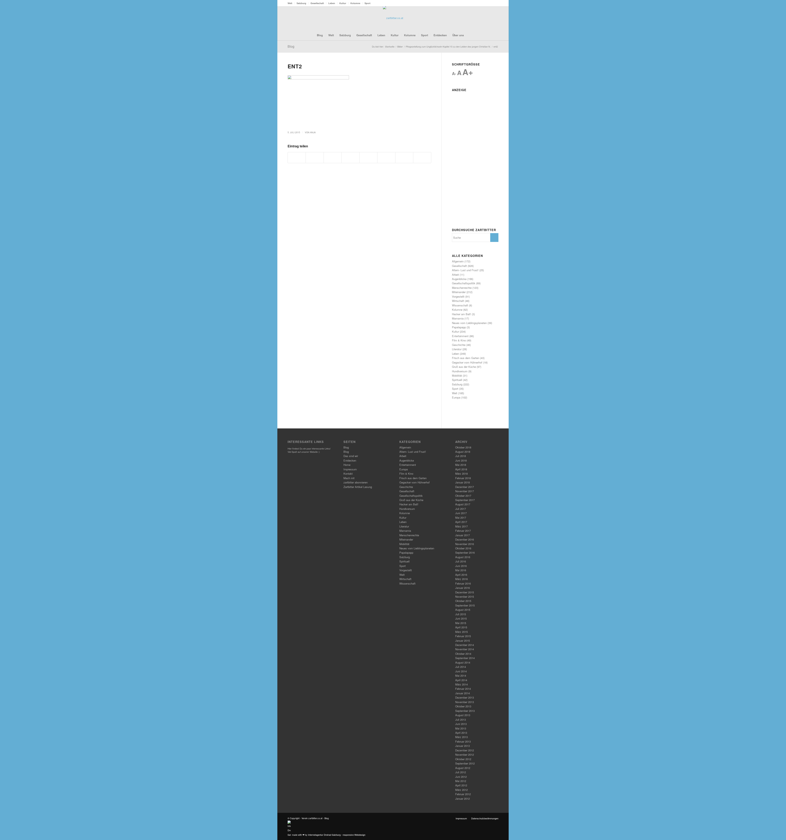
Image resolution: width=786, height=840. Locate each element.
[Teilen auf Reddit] (404, 157)
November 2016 (464, 544)
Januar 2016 (462, 588)
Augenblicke (459, 279)
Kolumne (355, 3)
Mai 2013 (460, 728)
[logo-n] (393, 18)
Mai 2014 (460, 675)
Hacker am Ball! (461, 314)
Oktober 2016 (463, 548)
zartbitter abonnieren (355, 482)
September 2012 (465, 763)
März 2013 (461, 737)
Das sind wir (350, 456)
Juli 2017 (460, 509)
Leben (331, 3)
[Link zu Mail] (495, 18)
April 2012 (461, 785)
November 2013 (464, 702)
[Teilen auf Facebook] (297, 157)
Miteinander (459, 292)
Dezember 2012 (464, 750)
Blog (291, 46)
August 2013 (462, 715)
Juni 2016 (461, 566)
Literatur (457, 349)
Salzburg (301, 3)
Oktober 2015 (463, 601)
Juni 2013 (461, 724)
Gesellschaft (317, 3)
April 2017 (461, 522)
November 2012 (464, 754)
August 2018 (462, 452)
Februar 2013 (463, 741)
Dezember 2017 (464, 487)
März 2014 (461, 684)
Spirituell (457, 380)
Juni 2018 (461, 460)
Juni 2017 (461, 513)
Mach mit (349, 478)
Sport (367, 3)
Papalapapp (459, 327)
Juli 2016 (460, 561)
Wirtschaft (458, 301)
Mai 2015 (460, 623)
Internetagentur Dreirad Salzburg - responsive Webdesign (336, 834)
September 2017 (465, 500)
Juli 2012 (460, 772)
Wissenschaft (460, 305)
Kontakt (348, 473)
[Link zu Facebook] (483, 18)
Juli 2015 (460, 614)
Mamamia (458, 318)
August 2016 (462, 557)
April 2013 (461, 733)
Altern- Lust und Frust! (465, 270)
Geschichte (458, 345)
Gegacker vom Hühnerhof (467, 362)
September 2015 (465, 605)
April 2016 (461, 575)
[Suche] (469, 35)
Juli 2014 (460, 667)
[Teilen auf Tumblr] (386, 157)
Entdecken (349, 460)
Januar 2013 (462, 746)
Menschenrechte (462, 288)
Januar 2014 (462, 693)
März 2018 (461, 473)
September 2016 (465, 552)
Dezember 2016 (464, 539)
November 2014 (464, 649)
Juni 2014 (461, 671)
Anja (313, 132)
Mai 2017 (460, 517)
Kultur (342, 3)
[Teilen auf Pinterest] (350, 157)
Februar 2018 (463, 478)
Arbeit (455, 275)
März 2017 (461, 526)
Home (346, 465)
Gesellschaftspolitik (463, 283)
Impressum (350, 469)
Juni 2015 (461, 618)
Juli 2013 (460, 719)
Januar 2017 (462, 535)
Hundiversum (460, 371)
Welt (290, 3)
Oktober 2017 (463, 496)
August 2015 (462, 610)
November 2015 (464, 596)
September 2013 (465, 711)
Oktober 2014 (463, 654)
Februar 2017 (463, 531)
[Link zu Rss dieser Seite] (489, 18)
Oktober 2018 (463, 447)
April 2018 (461, 469)
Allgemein (458, 261)
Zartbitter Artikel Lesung (357, 487)
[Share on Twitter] (332, 157)
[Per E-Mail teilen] (422, 157)
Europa (456, 397)
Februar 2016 (463, 583)
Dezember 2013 (464, 697)
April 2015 (461, 627)
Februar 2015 (463, 636)
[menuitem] (291, 3)
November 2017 (464, 491)
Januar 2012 (462, 798)
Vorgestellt (458, 296)
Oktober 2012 (463, 759)
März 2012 (461, 790)
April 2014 (461, 680)
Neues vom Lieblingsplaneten (469, 323)
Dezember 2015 (464, 592)
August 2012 (462, 768)
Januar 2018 (462, 482)
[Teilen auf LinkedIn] (368, 157)
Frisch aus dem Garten (465, 358)
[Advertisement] (475, 154)
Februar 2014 (463, 689)
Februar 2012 (463, 794)
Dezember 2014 (464, 645)
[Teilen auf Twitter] (314, 157)
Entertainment (460, 336)
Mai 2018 (460, 465)
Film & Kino (459, 340)
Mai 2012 (460, 781)
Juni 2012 (461, 777)
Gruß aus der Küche (464, 367)
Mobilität (457, 375)
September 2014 (465, 658)
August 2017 (462, 504)
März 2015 (461, 632)
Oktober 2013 (463, 706)
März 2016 (461, 579)
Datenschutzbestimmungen (484, 818)
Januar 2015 (462, 640)
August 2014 (462, 662)
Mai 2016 (460, 570)
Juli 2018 (460, 456)
